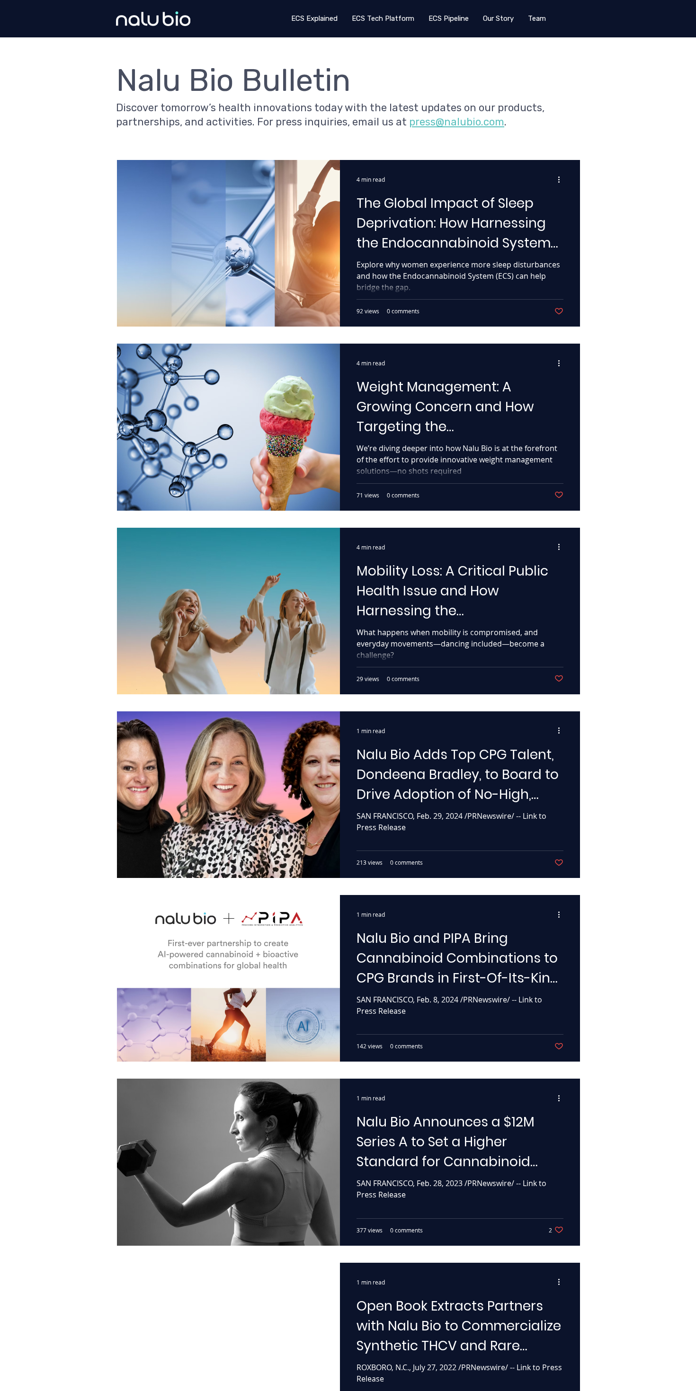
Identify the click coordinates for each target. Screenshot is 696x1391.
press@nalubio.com (456, 121)
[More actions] (562, 179)
